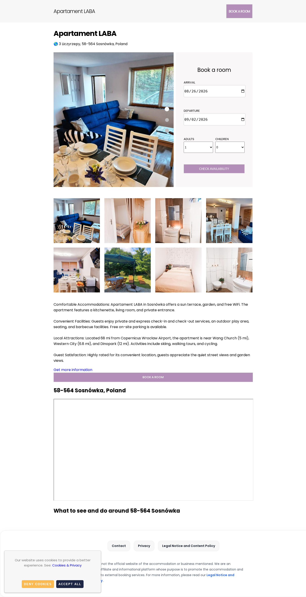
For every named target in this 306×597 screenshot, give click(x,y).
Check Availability (214, 169)
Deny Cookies (38, 584)
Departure (192, 111)
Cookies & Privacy (67, 565)
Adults (189, 139)
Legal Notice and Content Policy (188, 546)
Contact (119, 546)
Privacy (144, 546)
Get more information (73, 369)
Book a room (239, 11)
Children (222, 139)
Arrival (189, 82)
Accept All (69, 584)
